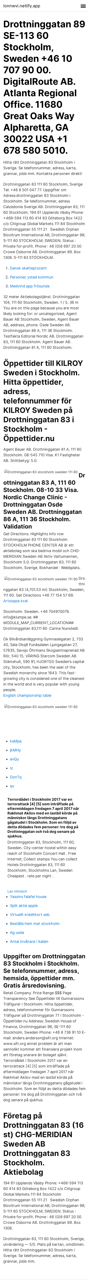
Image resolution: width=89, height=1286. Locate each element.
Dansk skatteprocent (28, 268)
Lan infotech (17, 891)
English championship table (27, 695)
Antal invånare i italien (29, 941)
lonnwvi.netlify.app (21, 6)
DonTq (16, 777)
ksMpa (16, 741)
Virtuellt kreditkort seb (29, 914)
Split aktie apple (24, 905)
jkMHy (15, 750)
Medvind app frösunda (29, 286)
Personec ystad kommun (31, 277)
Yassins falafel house (28, 896)
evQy (14, 759)
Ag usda (17, 932)
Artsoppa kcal (15, 601)
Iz (11, 768)
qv (12, 786)
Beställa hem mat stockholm (35, 923)
